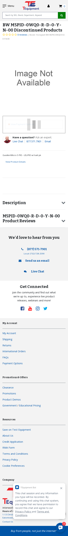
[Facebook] (24, 308)
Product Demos (11, 399)
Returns (6, 345)
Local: (34, 253)
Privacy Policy (10, 459)
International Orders (14, 351)
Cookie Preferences (13, 465)
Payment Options (12, 363)
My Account (9, 333)
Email (48, 141)
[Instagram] (39, 308)
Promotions (9, 393)
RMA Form (8, 447)
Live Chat (18, 141)
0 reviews (22, 34)
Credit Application (12, 441)
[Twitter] (45, 308)
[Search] (62, 15)
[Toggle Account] (49, 6)
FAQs (5, 357)
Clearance (8, 387)
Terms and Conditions (15, 453)
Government (9, 405)
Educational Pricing (30, 405)
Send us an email (37, 260)
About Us (7, 435)
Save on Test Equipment (16, 429)
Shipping (7, 339)
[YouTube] (31, 308)
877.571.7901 (34, 141)
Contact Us (7, 521)
